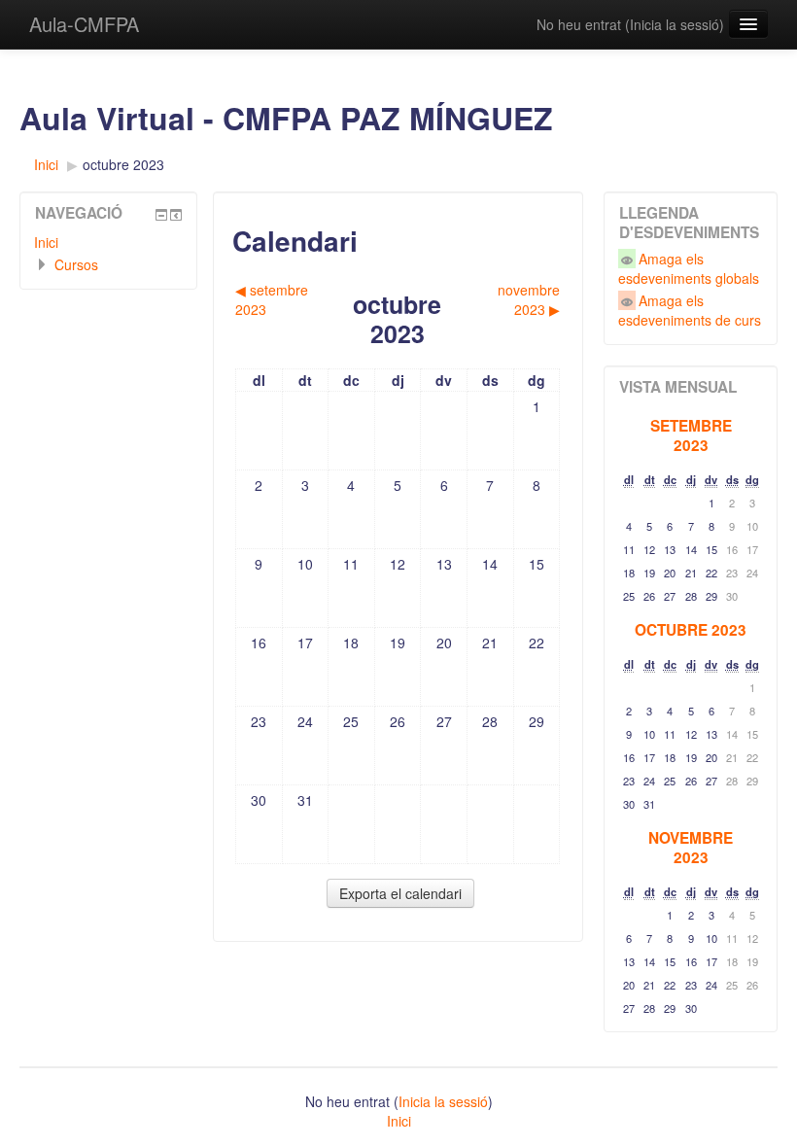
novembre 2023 (690, 847)
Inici (46, 242)
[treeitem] (108, 242)
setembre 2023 (691, 435)
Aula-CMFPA (84, 24)
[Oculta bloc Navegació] (161, 215)
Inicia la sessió (674, 24)
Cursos (76, 264)
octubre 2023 (123, 164)
